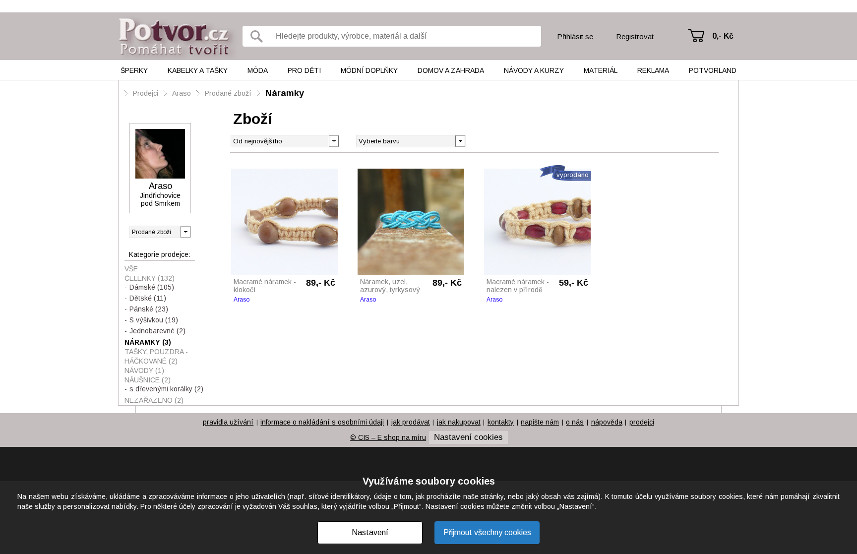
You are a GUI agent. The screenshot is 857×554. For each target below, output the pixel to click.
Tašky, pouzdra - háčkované (156, 356)
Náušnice (147, 380)
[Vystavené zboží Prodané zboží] (160, 232)
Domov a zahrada (451, 70)
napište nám (540, 422)
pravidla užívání (228, 422)
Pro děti (304, 70)
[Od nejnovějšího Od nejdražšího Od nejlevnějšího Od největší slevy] (285, 141)
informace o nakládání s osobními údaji (322, 422)
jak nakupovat (459, 422)
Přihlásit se (575, 36)
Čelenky (149, 278)
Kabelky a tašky (198, 70)
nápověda (606, 422)
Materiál (600, 70)
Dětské (147, 298)
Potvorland (712, 70)
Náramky (284, 93)
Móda (257, 70)
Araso (181, 93)
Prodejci (145, 93)
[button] (460, 140)
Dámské (151, 287)
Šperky (134, 70)
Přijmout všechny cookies (487, 532)
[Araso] (160, 154)
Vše (131, 269)
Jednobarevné (157, 331)
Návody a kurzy (534, 70)
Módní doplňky (369, 70)
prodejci (641, 422)
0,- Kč (723, 36)
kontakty (501, 422)
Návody (144, 370)
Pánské (148, 309)
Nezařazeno (154, 400)
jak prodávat (410, 422)
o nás (575, 422)
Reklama (653, 70)
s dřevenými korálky (166, 389)
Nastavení (370, 532)
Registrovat (635, 36)
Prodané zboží (228, 93)
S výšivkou (153, 320)
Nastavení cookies (468, 437)
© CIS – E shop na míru (388, 437)
